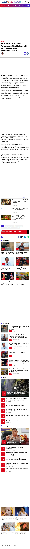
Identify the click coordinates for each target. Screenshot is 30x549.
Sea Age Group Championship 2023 (11, 228)
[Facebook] (19, 237)
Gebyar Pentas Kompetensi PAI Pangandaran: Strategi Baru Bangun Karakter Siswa (21, 283)
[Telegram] (25, 237)
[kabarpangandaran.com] (12, 2)
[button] (26, 2)
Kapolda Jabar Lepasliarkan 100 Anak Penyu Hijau (17, 464)
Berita (2, 41)
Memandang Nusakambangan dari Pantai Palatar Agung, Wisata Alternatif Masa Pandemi (17, 453)
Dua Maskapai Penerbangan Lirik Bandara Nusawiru (17, 469)
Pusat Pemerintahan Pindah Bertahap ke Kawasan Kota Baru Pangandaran (16, 410)
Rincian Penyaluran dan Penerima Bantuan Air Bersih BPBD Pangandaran (22, 268)
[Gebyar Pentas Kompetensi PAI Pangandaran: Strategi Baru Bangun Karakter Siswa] (22, 276)
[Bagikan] (28, 53)
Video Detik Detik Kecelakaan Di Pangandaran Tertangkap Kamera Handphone (15, 404)
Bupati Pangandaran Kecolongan (14, 421)
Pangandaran (19, 226)
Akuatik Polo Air (9, 226)
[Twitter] (22, 237)
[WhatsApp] (28, 237)
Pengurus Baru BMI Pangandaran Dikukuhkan (14, 448)
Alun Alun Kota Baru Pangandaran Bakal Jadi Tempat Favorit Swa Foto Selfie (16, 399)
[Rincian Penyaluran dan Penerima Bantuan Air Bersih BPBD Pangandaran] (22, 261)
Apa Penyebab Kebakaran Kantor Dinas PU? (17, 415)
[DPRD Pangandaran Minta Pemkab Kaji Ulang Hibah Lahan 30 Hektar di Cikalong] (7, 246)
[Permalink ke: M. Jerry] (2, 53)
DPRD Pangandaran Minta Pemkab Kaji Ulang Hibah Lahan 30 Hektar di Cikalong (7, 254)
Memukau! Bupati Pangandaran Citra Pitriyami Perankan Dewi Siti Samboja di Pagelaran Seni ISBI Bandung (7, 283)
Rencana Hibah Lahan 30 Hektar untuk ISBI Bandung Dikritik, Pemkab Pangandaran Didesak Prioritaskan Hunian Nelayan (22, 254)
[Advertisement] (15, 24)
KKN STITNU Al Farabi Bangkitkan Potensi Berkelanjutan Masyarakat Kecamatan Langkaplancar (16, 458)
